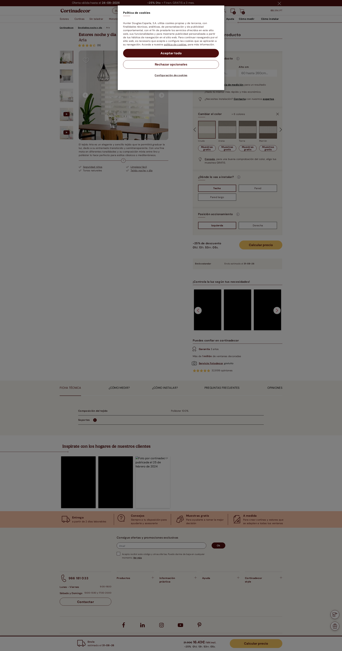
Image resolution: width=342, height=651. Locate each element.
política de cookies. (175, 44)
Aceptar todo (171, 53)
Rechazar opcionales (171, 64)
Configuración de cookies (171, 75)
